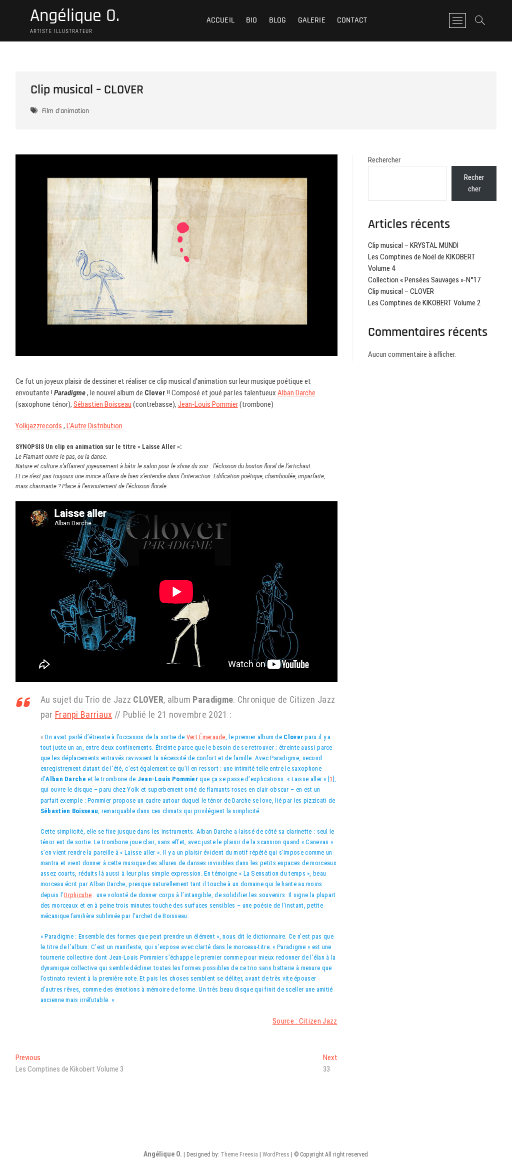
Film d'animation (65, 110)
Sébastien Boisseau (103, 404)
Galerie (312, 20)
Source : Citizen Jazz (304, 1021)
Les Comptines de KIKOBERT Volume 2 (424, 302)
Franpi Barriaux (83, 714)
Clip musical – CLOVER (401, 291)
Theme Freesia (239, 1154)
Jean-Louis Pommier (208, 404)
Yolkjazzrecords (39, 425)
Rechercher (384, 159)
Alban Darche (297, 392)
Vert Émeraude (206, 737)
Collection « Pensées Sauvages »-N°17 (424, 279)
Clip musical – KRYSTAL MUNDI (413, 245)
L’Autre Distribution (94, 425)
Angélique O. (75, 16)
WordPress (276, 1154)
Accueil (220, 20)
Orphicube (78, 895)
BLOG (277, 20)
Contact (352, 20)
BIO (252, 20)
